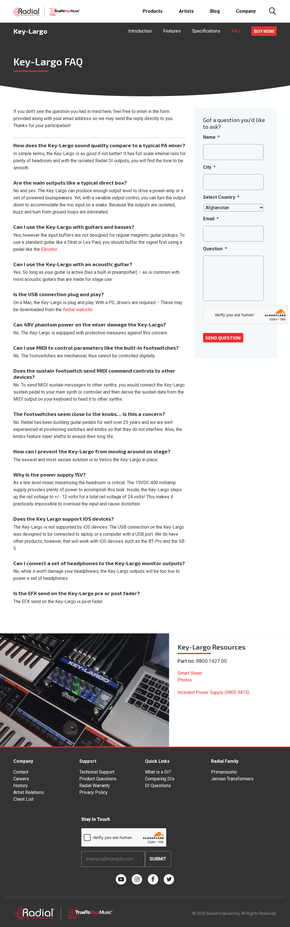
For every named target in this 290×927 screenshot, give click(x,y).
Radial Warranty (94, 785)
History (20, 785)
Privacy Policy (93, 792)
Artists (186, 11)
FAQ (236, 31)
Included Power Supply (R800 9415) (213, 692)
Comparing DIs (159, 778)
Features (172, 31)
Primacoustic (224, 772)
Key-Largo (30, 31)
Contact (20, 772)
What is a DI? (158, 772)
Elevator (49, 249)
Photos (185, 680)
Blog (215, 11)
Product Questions (97, 778)
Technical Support (96, 772)
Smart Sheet (190, 673)
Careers (21, 778)
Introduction (140, 31)
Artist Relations (28, 792)
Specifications (206, 31)
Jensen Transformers (232, 778)
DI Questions (158, 785)
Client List (23, 799)
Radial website (77, 309)
